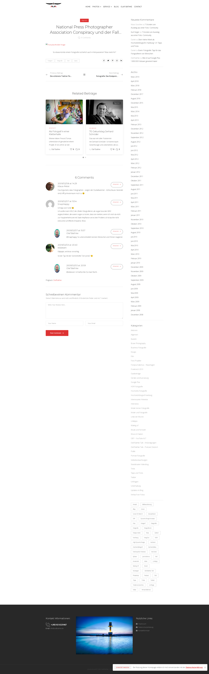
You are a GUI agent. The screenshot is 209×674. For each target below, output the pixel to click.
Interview (154, 552)
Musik (145, 566)
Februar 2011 (136, 211)
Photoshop (136, 575)
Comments (86, 37)
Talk (155, 575)
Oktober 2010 (136, 224)
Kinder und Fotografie (139, 412)
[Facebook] (104, 60)
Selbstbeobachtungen (139, 460)
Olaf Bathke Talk (149, 571)
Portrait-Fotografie (138, 455)
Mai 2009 (134, 293)
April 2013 (134, 120)
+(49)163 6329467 (59, 624)
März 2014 (135, 111)
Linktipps (134, 421)
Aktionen (134, 330)
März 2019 (135, 77)
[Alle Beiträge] (84, 75)
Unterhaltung (136, 486)
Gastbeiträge (136, 373)
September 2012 (137, 137)
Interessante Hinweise (139, 399)
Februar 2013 (136, 124)
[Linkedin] (121, 60)
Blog (116, 7)
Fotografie (135, 528)
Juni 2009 (134, 288)
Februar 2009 (136, 306)
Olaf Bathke (126, 7)
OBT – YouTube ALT (138, 438)
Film (132, 356)
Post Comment (56, 333)
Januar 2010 (135, 263)
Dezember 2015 (137, 103)
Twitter (133, 477)
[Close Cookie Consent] (205, 667)
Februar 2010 (136, 258)
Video (134, 590)
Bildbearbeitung (147, 504)
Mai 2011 (134, 198)
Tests (133, 468)
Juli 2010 (134, 237)
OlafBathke (57, 280)
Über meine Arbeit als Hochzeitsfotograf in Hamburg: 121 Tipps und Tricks (146, 42)
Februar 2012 (136, 167)
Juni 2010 (134, 241)
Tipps (134, 580)
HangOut (146, 538)
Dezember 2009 (137, 267)
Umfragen (134, 481)
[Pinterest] (112, 60)
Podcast (146, 575)
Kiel (156, 556)
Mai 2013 (134, 116)
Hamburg (135, 538)
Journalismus (146, 556)
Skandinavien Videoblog (139, 464)
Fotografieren (148, 528)
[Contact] (48, 624)
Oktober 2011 (136, 180)
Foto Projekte (136, 360)
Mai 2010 (134, 245)
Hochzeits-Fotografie (139, 391)
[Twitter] (108, 60)
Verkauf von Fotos (138, 494)
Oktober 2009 (136, 276)
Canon (142, 509)
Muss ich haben (137, 434)
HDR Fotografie (137, 386)
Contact (138, 7)
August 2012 (135, 142)
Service (106, 7)
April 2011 (134, 202)
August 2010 (135, 232)
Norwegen (136, 571)
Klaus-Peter (63, 186)
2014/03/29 (92, 128)
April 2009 (134, 297)
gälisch (157, 533)
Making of (134, 425)
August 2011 (135, 189)
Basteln (134, 339)
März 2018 (135, 85)
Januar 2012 (135, 172)
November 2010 (137, 219)
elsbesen (62, 248)
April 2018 (134, 81)
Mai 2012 (134, 155)
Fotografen (154, 523)
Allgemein (134, 334)
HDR (156, 538)
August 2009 (135, 284)
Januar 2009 (135, 310)
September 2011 (137, 185)
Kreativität (136, 561)
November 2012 (137, 133)
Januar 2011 (135, 215)
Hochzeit (152, 542)
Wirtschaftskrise (146, 590)
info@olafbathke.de (57, 628)
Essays (133, 352)
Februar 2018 (136, 90)
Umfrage (151, 585)
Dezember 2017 (137, 94)
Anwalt (135, 504)
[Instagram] (117, 60)
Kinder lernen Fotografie (140, 408)
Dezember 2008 (137, 314)
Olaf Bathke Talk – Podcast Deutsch (144, 447)
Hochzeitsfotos (152, 547)
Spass (75, 61)
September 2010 (137, 228)
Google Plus (135, 382)
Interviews (135, 404)
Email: (48, 628)
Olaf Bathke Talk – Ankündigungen (143, 443)
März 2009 (135, 301)
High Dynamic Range (139, 542)
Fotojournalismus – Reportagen (143, 365)
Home (87, 7)
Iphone (135, 556)
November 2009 (137, 271)
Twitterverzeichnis (138, 585)
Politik (133, 451)
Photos (95, 7)
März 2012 (135, 163)
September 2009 (137, 280)
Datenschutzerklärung (194, 667)
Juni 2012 (134, 150)
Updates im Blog (137, 490)
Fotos (147, 533)
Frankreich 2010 (137, 369)
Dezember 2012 (137, 129)
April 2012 (134, 159)
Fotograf (143, 523)
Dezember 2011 (137, 176)
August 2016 (135, 98)
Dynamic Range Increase (148, 518)
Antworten (116, 184)
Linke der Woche (137, 417)
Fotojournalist (136, 533)
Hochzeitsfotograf (137, 547)
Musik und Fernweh (138, 430)
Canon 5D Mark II (138, 514)
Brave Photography (138, 343)
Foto (134, 523)
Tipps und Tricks (137, 473)
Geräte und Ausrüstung (140, 378)
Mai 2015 (134, 107)
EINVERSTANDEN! (122, 667)
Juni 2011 (134, 193)
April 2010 (134, 250)
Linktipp (155, 561)
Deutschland (151, 514)
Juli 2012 (134, 146)
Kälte (145, 561)
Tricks (143, 580)
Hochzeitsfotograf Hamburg (141, 395)
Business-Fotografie (138, 347)
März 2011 (135, 206)
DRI (134, 518)
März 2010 (135, 254)
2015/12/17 (52, 128)
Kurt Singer (135, 32)
